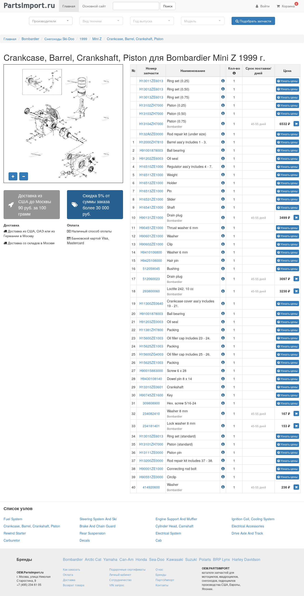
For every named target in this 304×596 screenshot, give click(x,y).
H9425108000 (151, 260)
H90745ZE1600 (151, 395)
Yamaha (110, 559)
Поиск (167, 6)
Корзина (289, 5)
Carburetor (12, 540)
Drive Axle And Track (247, 533)
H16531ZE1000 (151, 199)
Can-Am (126, 559)
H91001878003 (151, 150)
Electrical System (168, 533)
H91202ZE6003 (151, 158)
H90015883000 (151, 370)
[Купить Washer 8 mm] (296, 413)
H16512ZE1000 (151, 182)
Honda (141, 559)
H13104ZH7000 (151, 123)
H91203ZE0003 (151, 321)
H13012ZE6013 (151, 89)
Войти (264, 6)
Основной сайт (94, 6)
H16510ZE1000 (151, 166)
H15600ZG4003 (151, 354)
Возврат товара (73, 585)
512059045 (151, 268)
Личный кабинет (120, 575)
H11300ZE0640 (151, 303)
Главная (68, 6)
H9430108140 (151, 378)
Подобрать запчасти (255, 21)
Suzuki (191, 559)
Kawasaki (174, 559)
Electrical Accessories (248, 526)
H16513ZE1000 (151, 190)
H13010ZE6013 (151, 436)
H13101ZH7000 (151, 444)
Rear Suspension (92, 533)
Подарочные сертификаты (127, 569)
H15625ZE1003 (151, 346)
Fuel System (13, 518)
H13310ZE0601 (151, 387)
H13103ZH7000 (151, 113)
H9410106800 (151, 252)
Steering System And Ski (98, 518)
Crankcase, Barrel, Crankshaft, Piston (135, 38)
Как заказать (71, 569)
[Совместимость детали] (223, 80)
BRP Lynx (221, 559)
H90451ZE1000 (151, 227)
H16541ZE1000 (151, 207)
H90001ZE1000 (151, 468)
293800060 (151, 291)
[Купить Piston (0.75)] (296, 123)
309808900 (151, 403)
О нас (159, 569)
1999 (83, 38)
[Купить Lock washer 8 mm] (296, 425)
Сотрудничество (120, 580)
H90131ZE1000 (151, 217)
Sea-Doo (156, 559)
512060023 (151, 278)
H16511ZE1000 (151, 174)
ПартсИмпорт (165, 580)
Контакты (162, 585)
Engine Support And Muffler (176, 518)
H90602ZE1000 (151, 244)
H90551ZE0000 (151, 476)
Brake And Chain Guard (97, 526)
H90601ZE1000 (151, 236)
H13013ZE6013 (151, 97)
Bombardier (30, 38)
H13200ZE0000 (151, 460)
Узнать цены (289, 81)
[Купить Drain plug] (296, 217)
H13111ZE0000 (151, 452)
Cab (159, 540)
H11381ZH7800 (151, 329)
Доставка (69, 580)
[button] (50, 21)
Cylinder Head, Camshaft (174, 526)
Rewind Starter (15, 533)
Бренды (161, 575)
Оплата (68, 575)
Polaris (205, 559)
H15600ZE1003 (151, 338)
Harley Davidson (246, 559)
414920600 (151, 487)
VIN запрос (116, 585)
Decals (85, 540)
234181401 (151, 425)
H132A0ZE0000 (151, 133)
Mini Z (97, 38)
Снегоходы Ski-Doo (59, 38)
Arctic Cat (93, 559)
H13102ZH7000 (151, 105)
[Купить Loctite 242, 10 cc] (296, 291)
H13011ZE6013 (151, 80)
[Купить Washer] (296, 487)
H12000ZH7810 (151, 142)
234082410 (151, 413)
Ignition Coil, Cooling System (253, 518)
